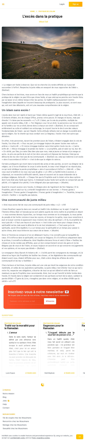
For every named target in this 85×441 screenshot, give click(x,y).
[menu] (3, 4)
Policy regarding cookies (41, 438)
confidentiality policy (17, 438)
